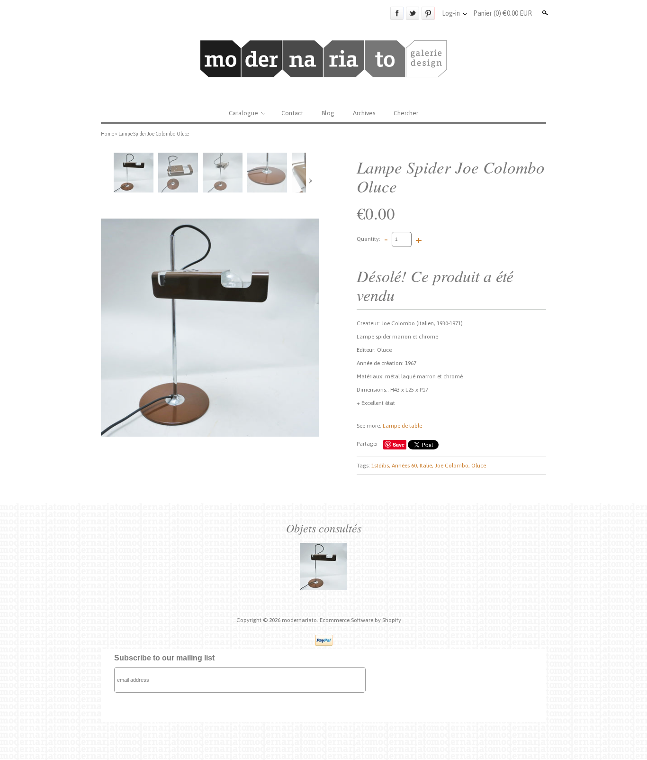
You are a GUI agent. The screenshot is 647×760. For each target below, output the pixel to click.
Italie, (426, 465)
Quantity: (368, 239)
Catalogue (243, 113)
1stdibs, (380, 465)
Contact (292, 113)
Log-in (451, 13)
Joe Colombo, (452, 465)
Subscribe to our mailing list (164, 658)
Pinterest (428, 13)
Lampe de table (402, 425)
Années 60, (405, 465)
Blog (328, 113)
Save (398, 444)
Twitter (412, 13)
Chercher (406, 113)
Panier (502, 13)
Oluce (478, 465)
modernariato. (301, 620)
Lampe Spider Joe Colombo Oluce (153, 134)
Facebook (397, 13)
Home (107, 134)
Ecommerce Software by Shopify (360, 620)
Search (544, 12)
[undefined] (210, 328)
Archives (364, 113)
